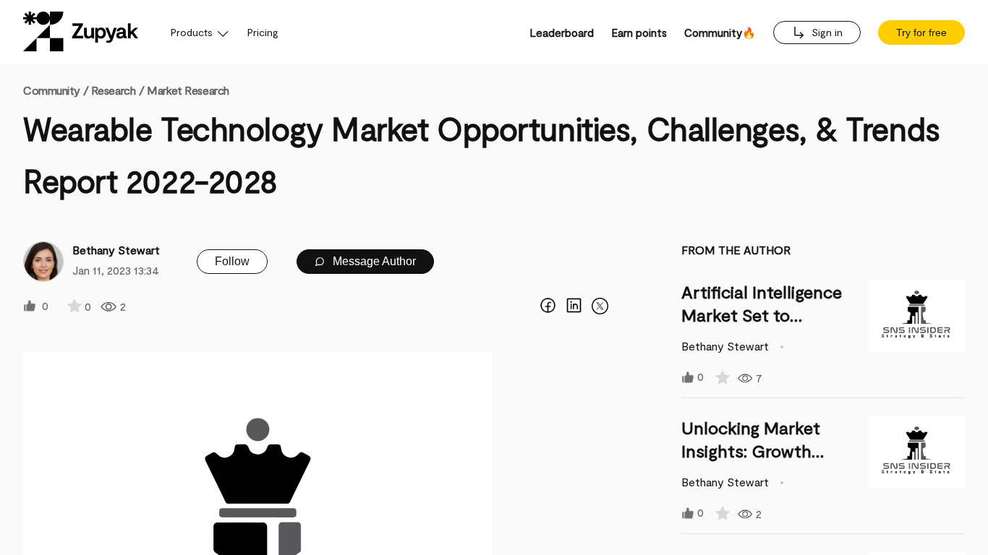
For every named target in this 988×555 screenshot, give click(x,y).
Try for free (921, 32)
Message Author (373, 261)
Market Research (188, 90)
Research (113, 90)
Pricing (262, 32)
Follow (232, 261)
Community (55, 90)
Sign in (826, 32)
